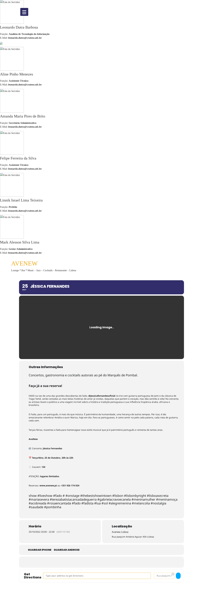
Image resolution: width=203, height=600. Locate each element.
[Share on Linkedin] (106, 562)
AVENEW (24, 263)
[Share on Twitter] (97, 562)
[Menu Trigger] (24, 12)
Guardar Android (67, 549)
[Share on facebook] (87, 562)
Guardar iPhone (39, 549)
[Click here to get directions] (178, 576)
